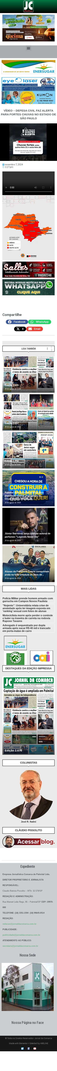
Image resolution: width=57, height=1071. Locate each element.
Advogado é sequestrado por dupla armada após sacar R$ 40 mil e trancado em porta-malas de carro (27, 628)
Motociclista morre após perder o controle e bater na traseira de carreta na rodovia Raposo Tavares (28, 618)
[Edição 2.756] (28, 450)
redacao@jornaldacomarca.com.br (19, 924)
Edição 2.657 (12, 423)
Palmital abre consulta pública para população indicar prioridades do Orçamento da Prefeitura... (24, 495)
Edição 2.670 (12, 385)
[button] (28, 48)
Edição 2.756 (12, 461)
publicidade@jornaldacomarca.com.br (21, 935)
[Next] (52, 350)
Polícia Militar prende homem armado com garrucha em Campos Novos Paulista (28, 600)
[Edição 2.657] (28, 412)
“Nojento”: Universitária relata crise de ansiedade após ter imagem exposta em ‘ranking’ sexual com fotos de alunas (26, 608)
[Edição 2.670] (28, 374)
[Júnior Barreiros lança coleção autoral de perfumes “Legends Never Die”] (28, 526)
